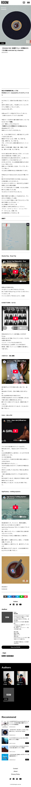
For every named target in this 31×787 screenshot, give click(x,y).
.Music (2, 43)
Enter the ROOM (15, 647)
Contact (15, 768)
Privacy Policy (15, 774)
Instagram (4, 588)
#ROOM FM (10, 656)
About (15, 771)
